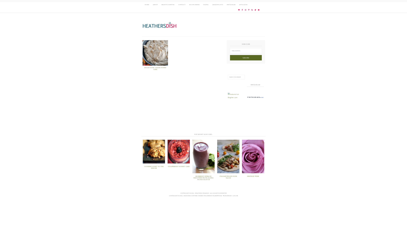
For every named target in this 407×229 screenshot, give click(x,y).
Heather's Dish (159, 26)
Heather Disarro (202, 193)
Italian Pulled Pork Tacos (228, 177)
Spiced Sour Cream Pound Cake (155, 68)
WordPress (227, 196)
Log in (235, 196)
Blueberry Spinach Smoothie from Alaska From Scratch (203, 177)
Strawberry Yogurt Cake (179, 166)
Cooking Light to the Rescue (154, 167)
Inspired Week (253, 176)
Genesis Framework (214, 196)
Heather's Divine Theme (193, 196)
